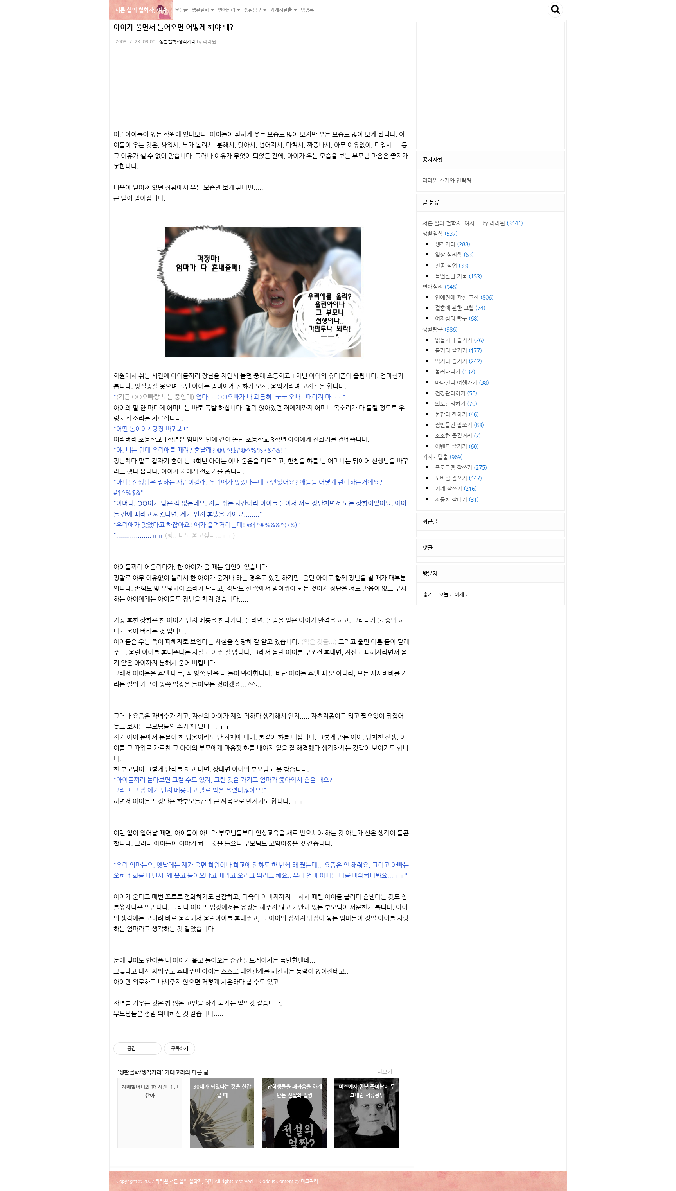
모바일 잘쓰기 (458, 478)
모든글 (181, 10)
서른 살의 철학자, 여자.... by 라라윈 (472, 223)
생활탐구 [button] (253, 10)
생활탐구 (440, 329)
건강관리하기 (456, 393)
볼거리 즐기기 (458, 350)
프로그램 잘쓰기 (461, 467)
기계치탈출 (442, 457)
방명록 (307, 10)
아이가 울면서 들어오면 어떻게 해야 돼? (173, 27)
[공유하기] (143, 1048)
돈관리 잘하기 (457, 414)
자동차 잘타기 (457, 499)
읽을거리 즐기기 (459, 340)
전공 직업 (452, 265)
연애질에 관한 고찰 (464, 297)
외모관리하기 (456, 404)
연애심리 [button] (227, 10)
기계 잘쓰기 (456, 488)
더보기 (384, 1072)
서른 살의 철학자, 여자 (141, 10)
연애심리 (440, 287)
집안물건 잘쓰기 (459, 425)
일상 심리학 (454, 254)
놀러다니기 (455, 371)
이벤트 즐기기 (457, 446)
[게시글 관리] (153, 1048)
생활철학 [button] (201, 10)
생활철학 (440, 233)
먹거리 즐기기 (458, 361)
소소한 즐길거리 (458, 436)
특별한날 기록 (458, 276)
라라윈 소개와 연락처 (446, 180)
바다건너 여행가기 (462, 382)
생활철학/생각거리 (177, 41)
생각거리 (452, 244)
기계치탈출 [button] (281, 10)
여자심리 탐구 (457, 318)
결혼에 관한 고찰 (460, 308)
